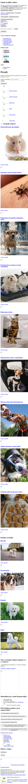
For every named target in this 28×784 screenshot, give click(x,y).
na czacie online (11, 702)
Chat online (6, 740)
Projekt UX (15, 781)
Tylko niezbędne (4, 16)
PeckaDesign (9, 782)
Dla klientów (3, 752)
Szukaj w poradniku (5, 79)
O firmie (2, 755)
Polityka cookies (4, 14)
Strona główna (6, 67)
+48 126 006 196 (7, 699)
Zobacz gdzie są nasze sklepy (18, 764)
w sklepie (18, 705)
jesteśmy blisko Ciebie (8, 745)
